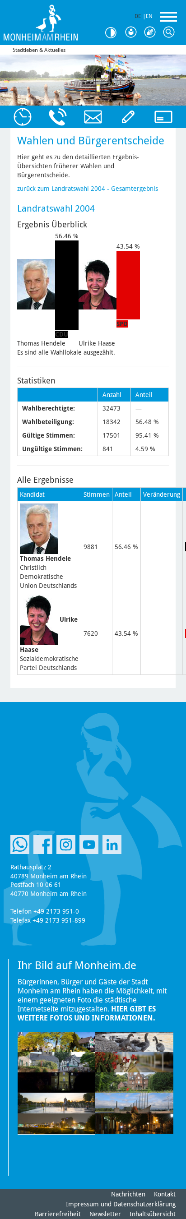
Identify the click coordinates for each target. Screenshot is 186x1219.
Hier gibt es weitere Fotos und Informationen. (87, 1013)
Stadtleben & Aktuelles (39, 50)
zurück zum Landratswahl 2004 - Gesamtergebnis (87, 188)
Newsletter (105, 1214)
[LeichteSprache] (132, 32)
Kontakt (165, 1194)
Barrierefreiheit (58, 1214)
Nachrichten (128, 1194)
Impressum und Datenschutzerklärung (121, 1204)
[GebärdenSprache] (151, 32)
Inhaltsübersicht (153, 1214)
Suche (170, 32)
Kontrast (113, 32)
